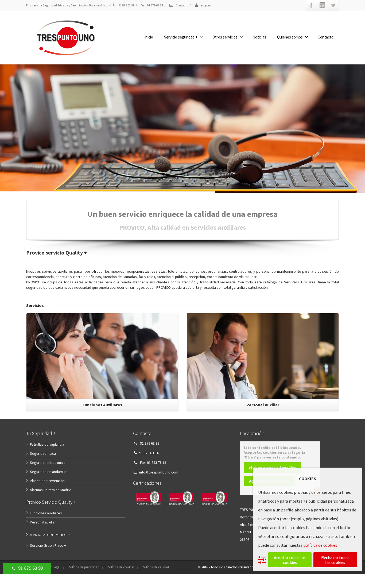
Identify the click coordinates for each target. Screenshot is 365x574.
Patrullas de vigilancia (47, 444)
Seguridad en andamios (49, 471)
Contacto (181, 5)
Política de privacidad (83, 567)
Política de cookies (120, 567)
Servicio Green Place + (48, 545)
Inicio (148, 37)
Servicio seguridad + (180, 37)
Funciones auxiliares (46, 513)
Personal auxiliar (43, 522)
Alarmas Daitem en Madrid (50, 489)
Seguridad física (43, 453)
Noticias (259, 37)
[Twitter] (333, 5)
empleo (205, 5)
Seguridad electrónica (47, 462)
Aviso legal (52, 567)
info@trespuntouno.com (158, 472)
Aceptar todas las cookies (290, 560)
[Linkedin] (322, 5)
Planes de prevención (47, 480)
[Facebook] (311, 5)
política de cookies (320, 545)
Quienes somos (290, 37)
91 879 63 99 (30, 568)
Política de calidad (155, 567)
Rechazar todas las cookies (335, 560)
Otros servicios (225, 37)
